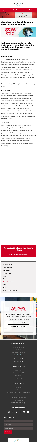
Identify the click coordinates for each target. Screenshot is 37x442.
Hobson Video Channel (10, 290)
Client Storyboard (8, 282)
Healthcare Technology (18, 402)
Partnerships (7, 273)
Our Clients (6, 279)
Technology (18, 387)
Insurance (18, 395)
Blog (4, 284)
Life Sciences (19, 390)
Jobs (5, 10)
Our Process (6, 270)
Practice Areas (17, 10)
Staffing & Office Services (18, 397)
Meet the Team (7, 264)
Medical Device (18, 400)
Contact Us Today (18, 326)
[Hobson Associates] (18, 4)
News (4, 287)
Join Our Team (7, 267)
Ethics (4, 276)
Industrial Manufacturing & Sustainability (18, 392)
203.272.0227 (17, 358)
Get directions (18, 355)
